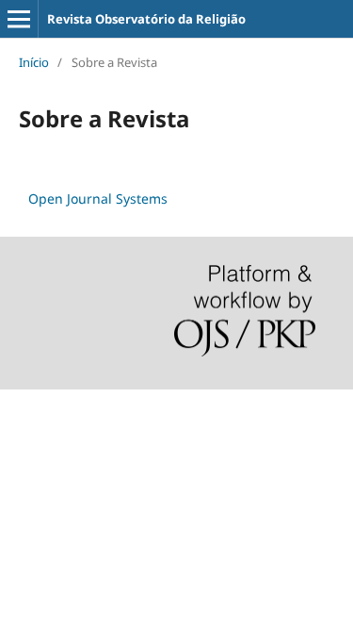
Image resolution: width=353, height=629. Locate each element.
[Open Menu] (19, 19)
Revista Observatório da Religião (146, 18)
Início (34, 62)
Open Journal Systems (98, 198)
